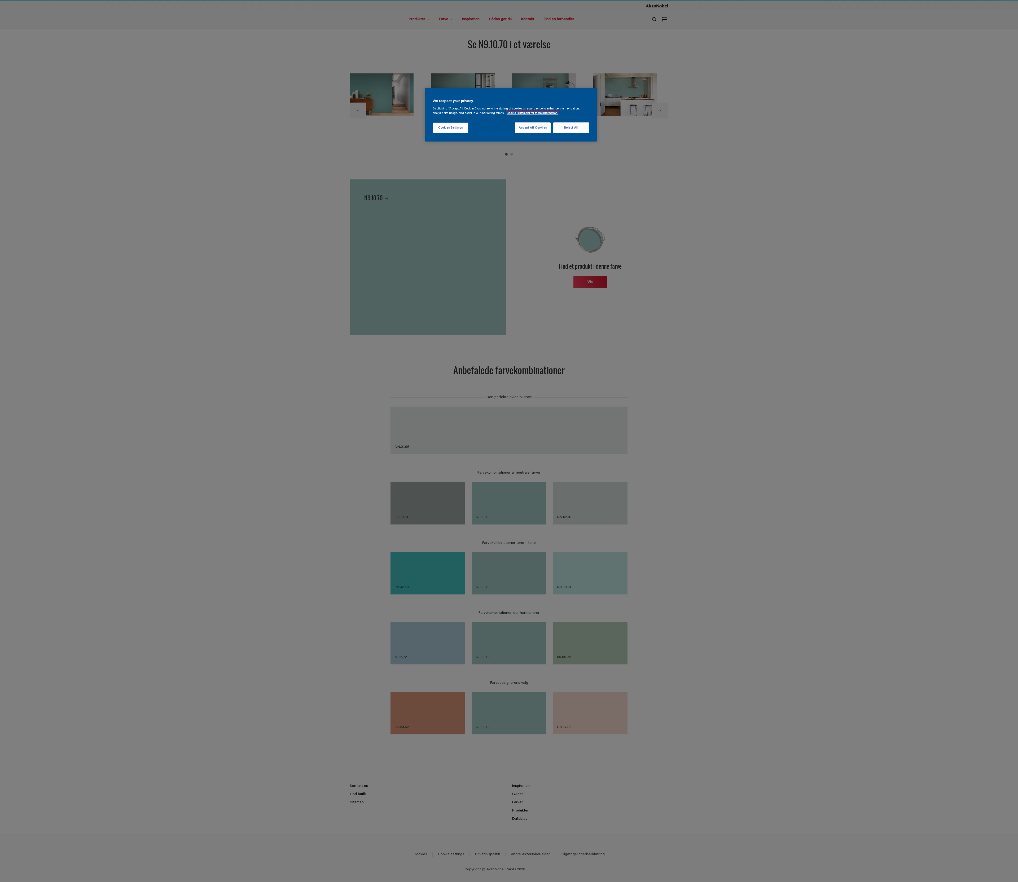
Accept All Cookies (533, 127)
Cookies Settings (450, 127)
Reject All (571, 127)
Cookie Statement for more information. (532, 113)
